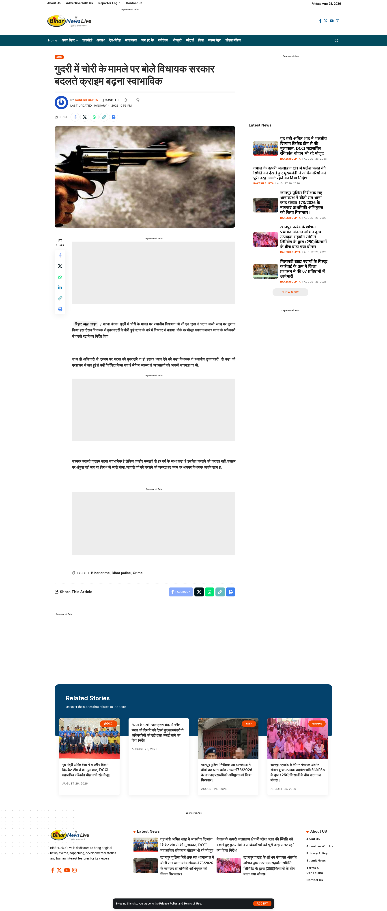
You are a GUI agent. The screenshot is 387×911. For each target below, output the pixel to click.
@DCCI (108, 723)
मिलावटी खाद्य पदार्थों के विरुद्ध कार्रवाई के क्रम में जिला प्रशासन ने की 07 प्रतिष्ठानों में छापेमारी (303, 269)
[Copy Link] (103, 117)
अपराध (59, 57)
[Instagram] (337, 21)
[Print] (113, 117)
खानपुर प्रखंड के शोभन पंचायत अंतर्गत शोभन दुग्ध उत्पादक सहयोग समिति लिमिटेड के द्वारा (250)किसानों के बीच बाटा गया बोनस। (303, 236)
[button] (262, 903)
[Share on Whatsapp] (94, 117)
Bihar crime (100, 573)
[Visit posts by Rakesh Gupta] (61, 102)
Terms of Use (192, 903)
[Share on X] (84, 117)
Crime (138, 573)
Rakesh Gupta (86, 100)
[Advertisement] (202, 23)
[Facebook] (320, 21)
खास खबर (317, 723)
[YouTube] (332, 21)
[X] (326, 21)
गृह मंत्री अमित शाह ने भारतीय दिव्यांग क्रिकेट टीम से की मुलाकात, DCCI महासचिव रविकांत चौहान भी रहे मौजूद (303, 146)
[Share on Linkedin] (60, 287)
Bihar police (121, 573)
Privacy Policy (168, 903)
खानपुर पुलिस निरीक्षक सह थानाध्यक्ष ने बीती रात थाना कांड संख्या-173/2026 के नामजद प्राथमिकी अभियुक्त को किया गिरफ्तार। (301, 202)
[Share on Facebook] (75, 117)
